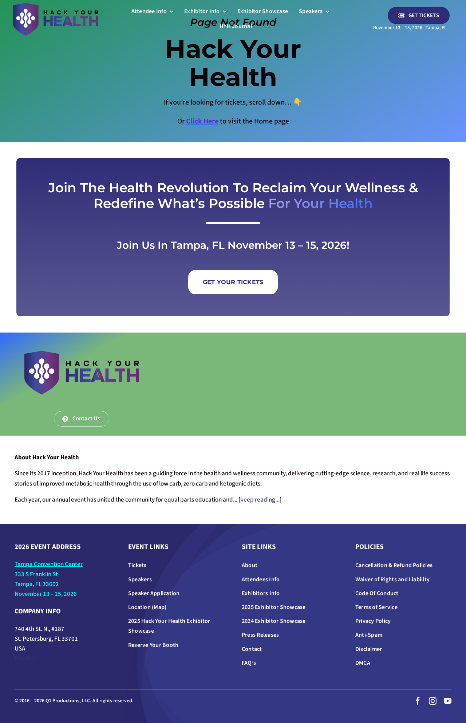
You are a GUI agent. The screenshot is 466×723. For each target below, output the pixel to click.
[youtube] (447, 701)
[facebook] (418, 701)
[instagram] (433, 701)
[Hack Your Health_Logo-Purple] (55, 5)
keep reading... (260, 499)
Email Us (26, 658)
